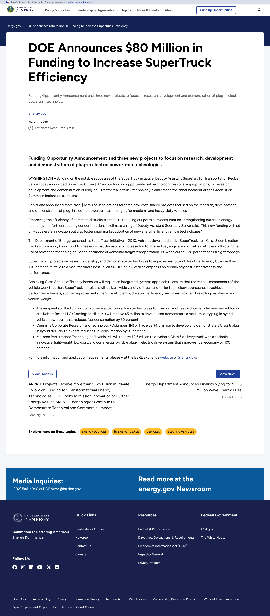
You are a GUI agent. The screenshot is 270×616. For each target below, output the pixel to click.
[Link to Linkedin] (31, 567)
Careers (80, 554)
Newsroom (82, 537)
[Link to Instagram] (23, 567)
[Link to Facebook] (14, 567)
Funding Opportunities (216, 10)
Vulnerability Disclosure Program (175, 599)
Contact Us (83, 546)
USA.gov (207, 529)
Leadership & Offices (89, 529)
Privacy (62, 599)
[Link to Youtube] (39, 567)
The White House (213, 537)
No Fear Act (114, 599)
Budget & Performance (154, 529)
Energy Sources (94, 431)
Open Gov (19, 599)
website (166, 357)
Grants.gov (186, 357)
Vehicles (153, 431)
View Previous (40, 374)
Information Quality (86, 599)
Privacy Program (149, 563)
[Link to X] (48, 567)
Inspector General (150, 554)
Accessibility (41, 599)
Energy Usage (128, 431)
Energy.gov (37, 113)
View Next (225, 374)
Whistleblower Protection (221, 599)
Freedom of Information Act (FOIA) (162, 546)
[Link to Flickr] (57, 567)
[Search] (259, 10)
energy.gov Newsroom (175, 488)
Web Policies (138, 599)
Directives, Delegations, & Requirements (166, 537)
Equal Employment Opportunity (34, 607)
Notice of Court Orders (78, 607)
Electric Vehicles (181, 431)
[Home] (21, 11)
